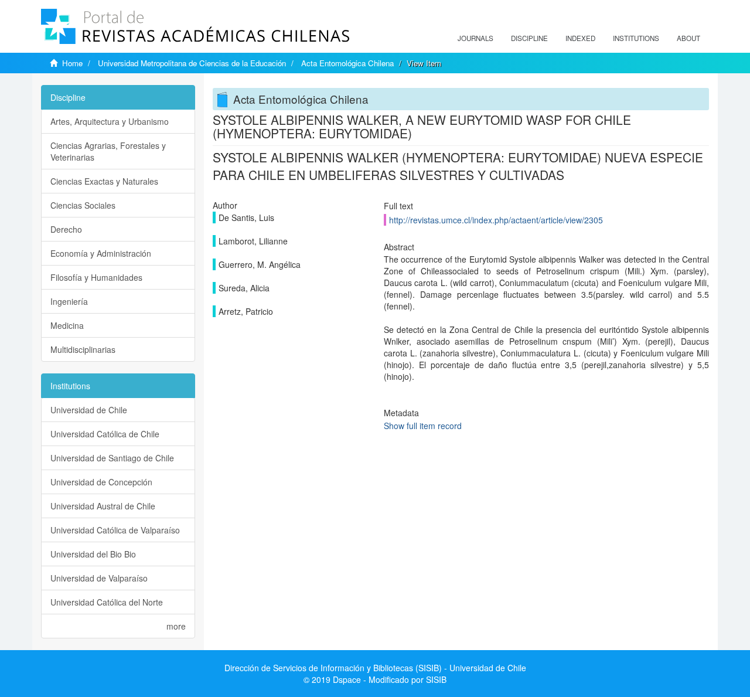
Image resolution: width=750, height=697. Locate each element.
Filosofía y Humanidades (96, 277)
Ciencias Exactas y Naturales (104, 181)
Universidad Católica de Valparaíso (115, 530)
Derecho (66, 229)
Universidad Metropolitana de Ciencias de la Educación (192, 63)
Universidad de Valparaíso (99, 578)
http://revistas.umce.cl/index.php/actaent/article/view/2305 (496, 220)
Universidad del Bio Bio (93, 554)
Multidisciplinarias (82, 349)
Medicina (67, 325)
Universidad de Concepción (101, 482)
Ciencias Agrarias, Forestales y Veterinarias (108, 151)
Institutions (636, 38)
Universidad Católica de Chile (104, 434)
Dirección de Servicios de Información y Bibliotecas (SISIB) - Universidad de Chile (375, 668)
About (688, 38)
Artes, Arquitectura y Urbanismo (109, 121)
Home (72, 63)
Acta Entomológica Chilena (347, 63)
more (176, 626)
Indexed (580, 38)
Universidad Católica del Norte (106, 602)
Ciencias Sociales (82, 205)
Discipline (529, 38)
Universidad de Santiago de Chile (112, 458)
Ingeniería (69, 301)
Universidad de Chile (88, 410)
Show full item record (423, 425)
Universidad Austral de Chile (102, 506)
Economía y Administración (100, 253)
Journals (475, 38)
